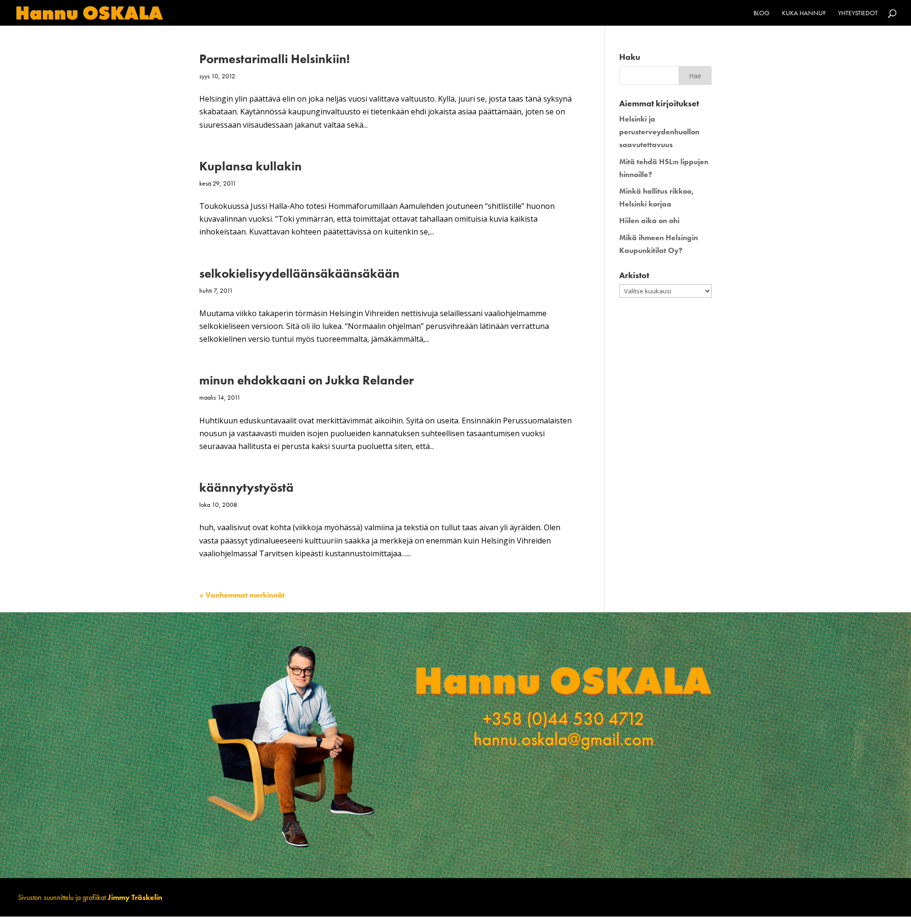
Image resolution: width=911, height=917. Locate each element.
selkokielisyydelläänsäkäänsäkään (299, 273)
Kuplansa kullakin (250, 166)
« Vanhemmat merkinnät (242, 595)
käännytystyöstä (246, 487)
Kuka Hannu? (804, 13)
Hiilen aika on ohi (649, 220)
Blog (761, 13)
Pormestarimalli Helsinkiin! (274, 59)
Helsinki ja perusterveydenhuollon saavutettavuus (659, 132)
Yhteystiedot (858, 13)
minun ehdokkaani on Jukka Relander (306, 380)
